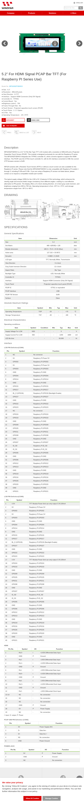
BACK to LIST (24, 132)
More (74, 13)
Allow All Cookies (32, 798)
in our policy (32, 791)
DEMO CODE (35, 120)
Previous (5, 43)
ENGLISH (79, 3)
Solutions (52, 13)
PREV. (9, 132)
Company (10, 13)
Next (79, 43)
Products (31, 13)
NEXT (39, 132)
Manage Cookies (51, 798)
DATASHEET (10, 120)
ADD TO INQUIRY (11, 126)
